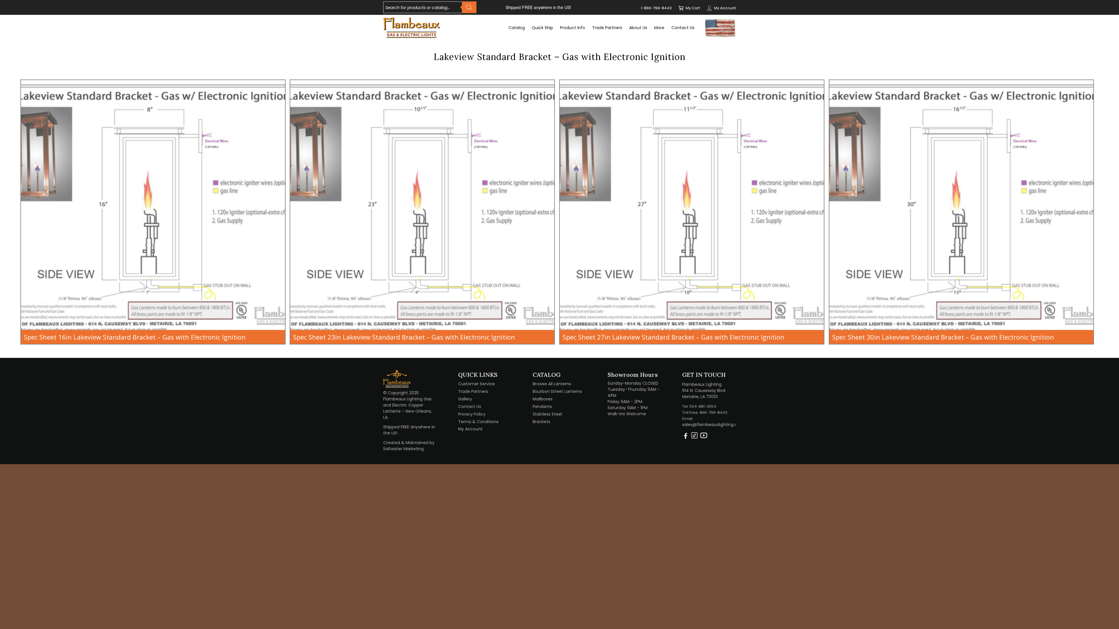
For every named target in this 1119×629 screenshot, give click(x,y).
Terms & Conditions (478, 422)
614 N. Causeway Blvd (703, 390)
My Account (725, 8)
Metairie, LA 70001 (700, 397)
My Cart (693, 8)
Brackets (541, 422)
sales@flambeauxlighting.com (713, 424)
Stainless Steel (547, 414)
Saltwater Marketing (403, 449)
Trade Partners (473, 391)
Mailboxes (543, 399)
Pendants (542, 406)
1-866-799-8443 (656, 8)
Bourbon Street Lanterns (557, 391)
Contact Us (469, 406)
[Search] (469, 7)
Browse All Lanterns (552, 384)
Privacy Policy (471, 414)
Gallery (465, 399)
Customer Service (476, 384)
